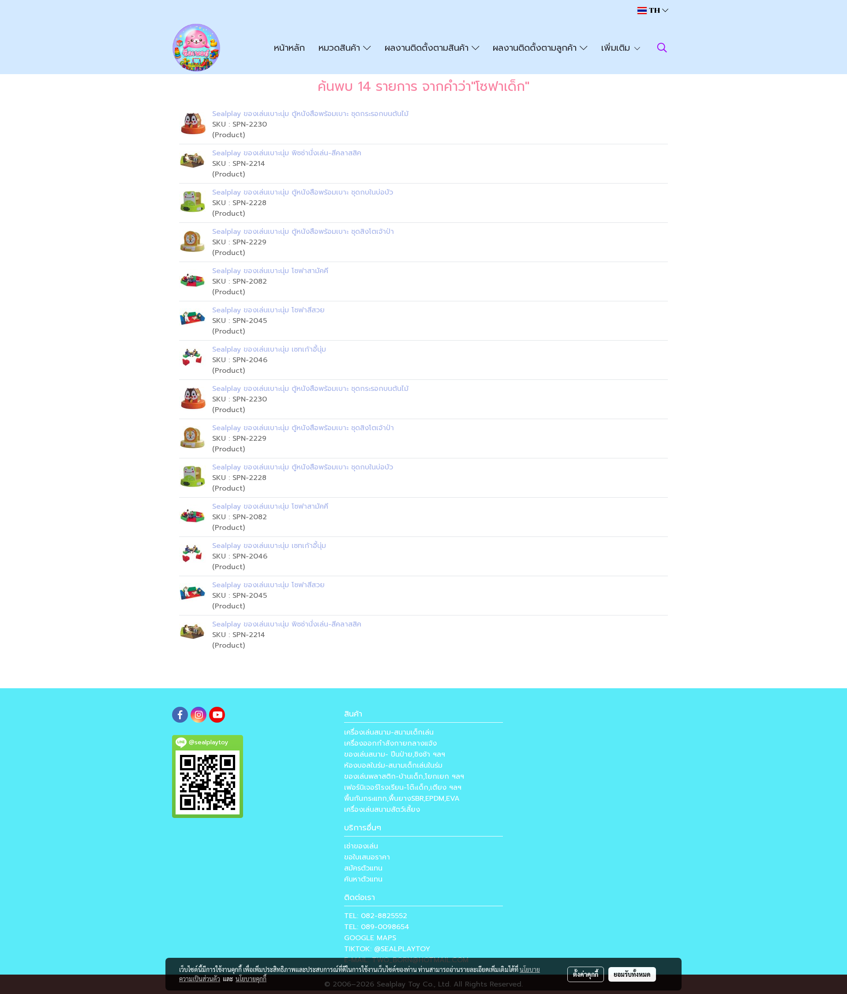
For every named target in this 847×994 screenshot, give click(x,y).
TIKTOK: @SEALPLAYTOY (387, 949)
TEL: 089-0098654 (376, 927)
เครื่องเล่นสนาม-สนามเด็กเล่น (389, 732)
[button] (662, 47)
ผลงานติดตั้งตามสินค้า (428, 47)
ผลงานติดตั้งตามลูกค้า (536, 47)
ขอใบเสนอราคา (367, 857)
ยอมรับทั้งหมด (632, 974)
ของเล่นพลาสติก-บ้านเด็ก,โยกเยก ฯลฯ (404, 776)
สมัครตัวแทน (363, 868)
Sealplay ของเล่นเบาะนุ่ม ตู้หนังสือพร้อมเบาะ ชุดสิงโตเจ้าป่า (303, 231)
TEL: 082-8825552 (375, 916)
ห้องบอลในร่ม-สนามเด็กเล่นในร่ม (393, 765)
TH (654, 10)
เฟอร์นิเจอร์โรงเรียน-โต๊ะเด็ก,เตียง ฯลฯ (402, 787)
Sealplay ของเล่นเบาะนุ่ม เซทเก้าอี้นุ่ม (269, 349)
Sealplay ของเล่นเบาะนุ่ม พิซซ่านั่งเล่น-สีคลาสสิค (286, 153)
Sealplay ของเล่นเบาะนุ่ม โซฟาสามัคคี (270, 271)
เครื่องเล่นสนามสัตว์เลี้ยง (382, 809)
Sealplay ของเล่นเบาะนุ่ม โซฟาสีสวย (268, 310)
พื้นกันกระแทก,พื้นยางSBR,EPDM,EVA (402, 798)
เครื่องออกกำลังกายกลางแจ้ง (390, 743)
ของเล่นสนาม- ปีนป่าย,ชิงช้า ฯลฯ (394, 754)
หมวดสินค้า (341, 47)
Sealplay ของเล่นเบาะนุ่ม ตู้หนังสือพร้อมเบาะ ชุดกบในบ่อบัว (302, 192)
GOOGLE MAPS (370, 938)
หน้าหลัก (289, 47)
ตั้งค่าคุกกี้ (585, 974)
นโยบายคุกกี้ (251, 979)
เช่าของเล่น (361, 846)
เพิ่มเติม (617, 47)
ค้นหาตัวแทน (363, 879)
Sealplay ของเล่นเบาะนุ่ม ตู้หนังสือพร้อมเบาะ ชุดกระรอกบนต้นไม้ (310, 114)
